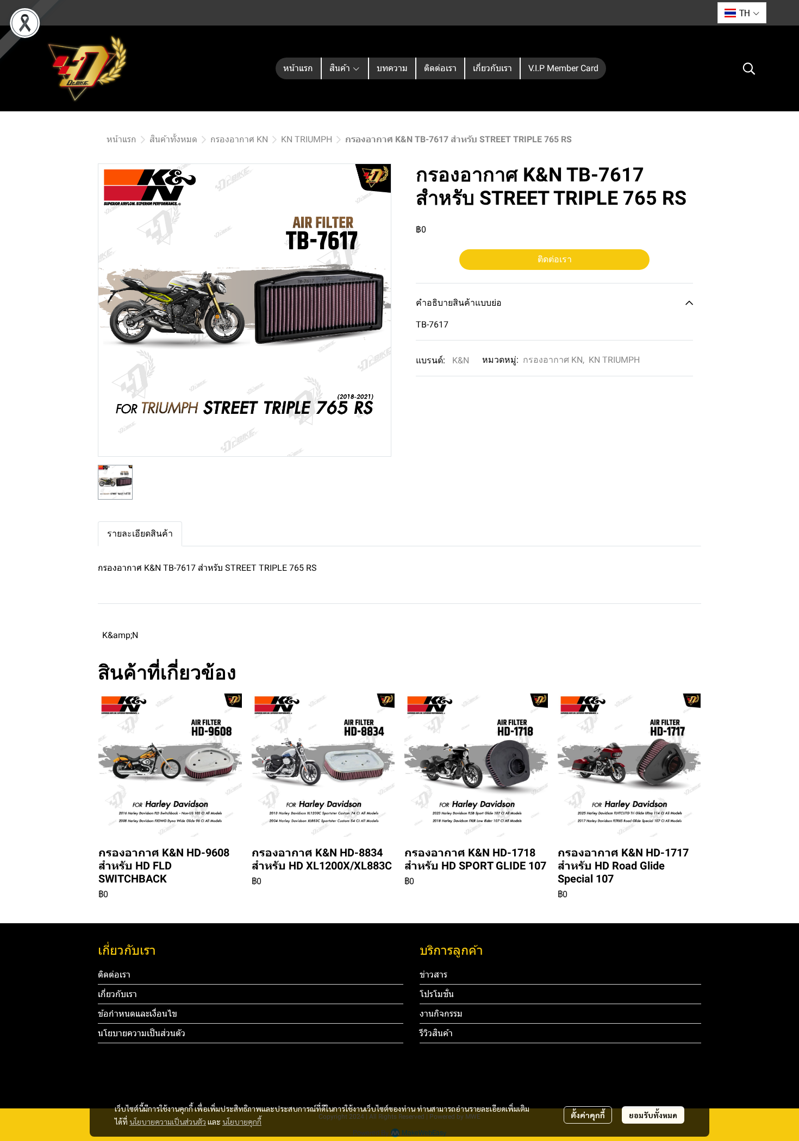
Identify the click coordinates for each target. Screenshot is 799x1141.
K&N (460, 360)
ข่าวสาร (433, 974)
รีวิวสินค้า (436, 1033)
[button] (741, 12)
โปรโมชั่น (437, 994)
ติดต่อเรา (555, 259)
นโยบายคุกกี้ (241, 1121)
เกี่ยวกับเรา (117, 994)
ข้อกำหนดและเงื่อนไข (137, 1013)
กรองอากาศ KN (239, 139)
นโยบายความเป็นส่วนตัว (167, 1121)
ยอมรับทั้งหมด (653, 1115)
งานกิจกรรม (441, 1013)
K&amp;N (120, 635)
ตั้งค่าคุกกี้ (588, 1115)
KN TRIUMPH (306, 139)
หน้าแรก (121, 139)
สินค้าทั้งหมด (173, 139)
